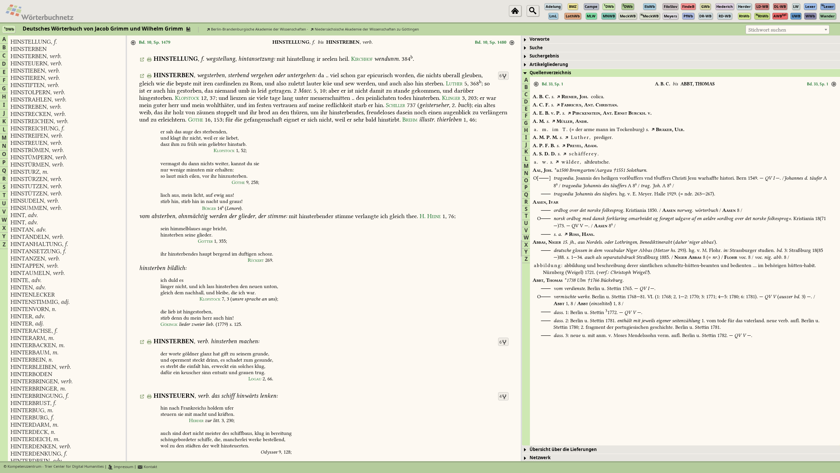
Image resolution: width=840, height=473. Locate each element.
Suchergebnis (544, 56)
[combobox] (788, 29)
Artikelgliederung (549, 64)
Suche (536, 48)
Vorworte (540, 39)
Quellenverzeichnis (550, 73)
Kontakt (150, 466)
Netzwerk (540, 458)
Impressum (123, 466)
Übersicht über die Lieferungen (563, 449)
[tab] (681, 39)
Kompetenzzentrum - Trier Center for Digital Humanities (56, 466)
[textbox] (787, 29)
